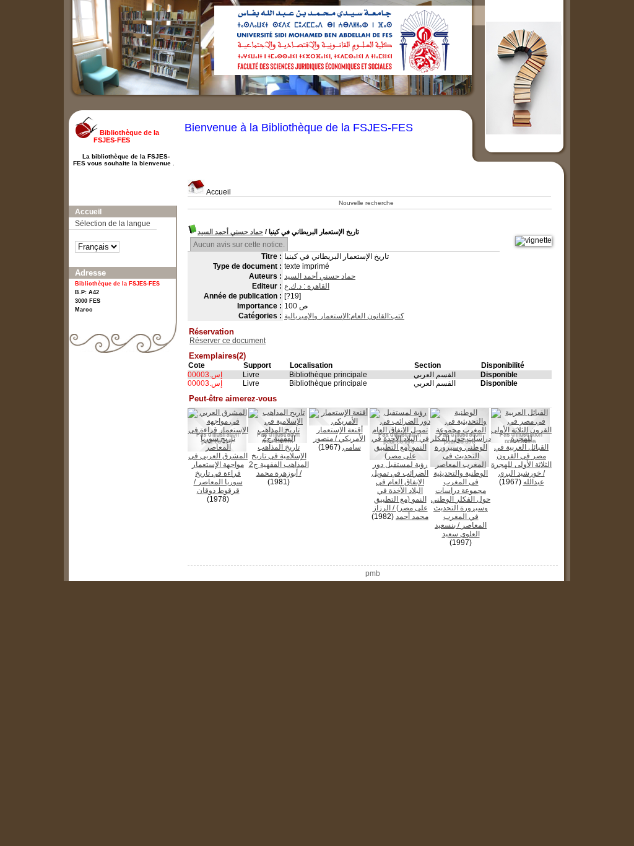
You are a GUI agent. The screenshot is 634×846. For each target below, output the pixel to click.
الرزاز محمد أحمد (401, 512)
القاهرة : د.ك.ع (306, 286)
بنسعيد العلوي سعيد (457, 529)
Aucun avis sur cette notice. (239, 244)
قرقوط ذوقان (218, 490)
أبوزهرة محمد (277, 473)
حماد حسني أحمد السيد (230, 231)
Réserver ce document (227, 340)
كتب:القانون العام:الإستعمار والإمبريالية (344, 316)
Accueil (218, 192)
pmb (372, 573)
